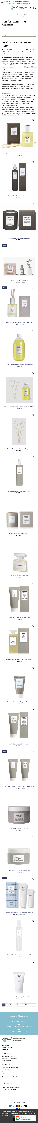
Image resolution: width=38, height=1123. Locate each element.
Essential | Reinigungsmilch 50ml (19, 997)
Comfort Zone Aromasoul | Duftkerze (19, 238)
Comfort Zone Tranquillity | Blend (19, 575)
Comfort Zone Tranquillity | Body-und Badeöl (19, 659)
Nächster (28, 1005)
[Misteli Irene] (17, 1120)
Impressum (5, 1073)
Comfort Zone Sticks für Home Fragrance (19, 449)
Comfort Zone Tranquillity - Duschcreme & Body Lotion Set (19, 786)
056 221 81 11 (12, 3)
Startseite (9, 15)
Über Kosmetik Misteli (8, 1056)
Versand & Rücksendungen (10, 1067)
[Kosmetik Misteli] (19, 8)
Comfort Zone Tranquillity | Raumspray (19, 491)
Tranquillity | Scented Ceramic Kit (19, 280)
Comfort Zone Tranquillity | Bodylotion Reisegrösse (19, 702)
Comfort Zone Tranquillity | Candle (19, 533)
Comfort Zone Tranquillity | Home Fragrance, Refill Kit (19, 406)
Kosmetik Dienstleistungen (9, 1058)
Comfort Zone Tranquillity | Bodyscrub (19, 828)
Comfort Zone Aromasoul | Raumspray (19, 196)
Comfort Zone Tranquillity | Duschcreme (19, 617)
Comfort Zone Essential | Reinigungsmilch (19, 955)
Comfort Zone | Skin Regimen (23, 15)
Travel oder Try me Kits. (19, 113)
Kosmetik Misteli (21, 1102)
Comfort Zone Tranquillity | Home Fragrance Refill (19, 364)
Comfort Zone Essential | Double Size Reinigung (19, 912)
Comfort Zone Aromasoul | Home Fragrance (19, 154)
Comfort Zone (31, 63)
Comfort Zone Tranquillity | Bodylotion (19, 744)
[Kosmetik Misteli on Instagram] (2, 1093)
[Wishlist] (30, 8)
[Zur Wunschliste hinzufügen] (33, 120)
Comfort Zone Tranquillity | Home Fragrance (19, 322)
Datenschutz (5, 1069)
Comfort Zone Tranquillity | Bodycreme (19, 870)
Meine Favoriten (6, 1060)
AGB (3, 1071)
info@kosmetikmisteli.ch (24, 3)
